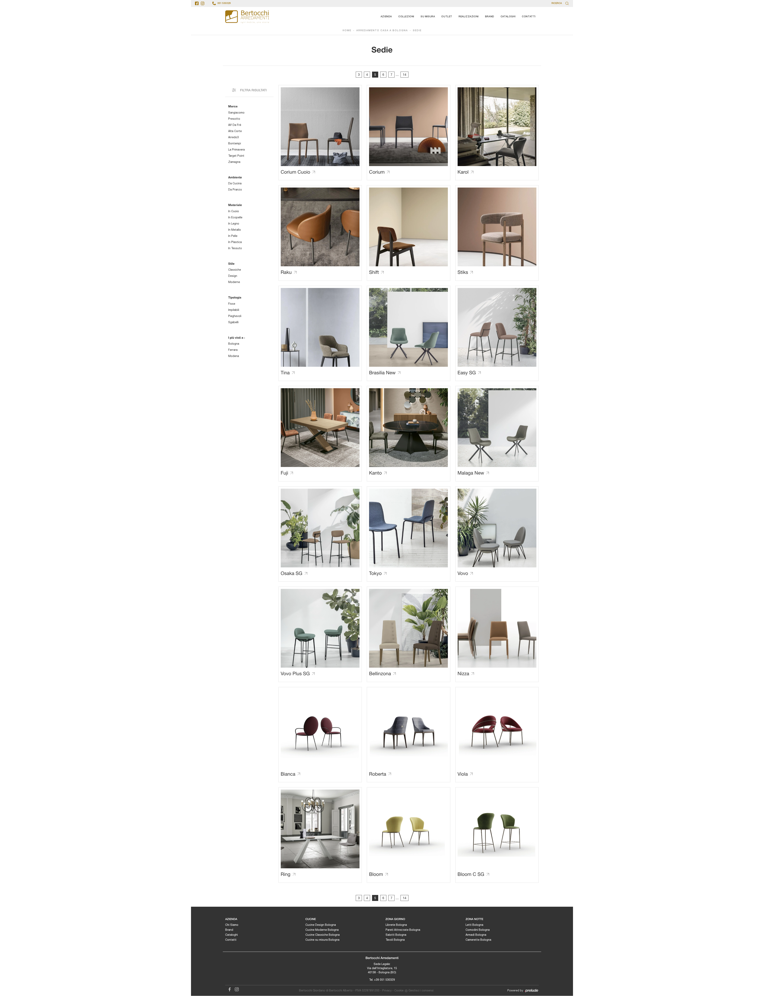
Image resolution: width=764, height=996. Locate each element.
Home (347, 30)
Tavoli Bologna (395, 939)
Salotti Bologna (396, 934)
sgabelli (233, 322)
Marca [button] (233, 106)
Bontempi (234, 143)
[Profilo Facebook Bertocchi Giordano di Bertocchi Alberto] (196, 3)
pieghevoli (234, 316)
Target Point (236, 155)
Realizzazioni (469, 17)
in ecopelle (235, 217)
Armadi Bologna (476, 934)
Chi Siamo (231, 924)
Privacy (387, 990)
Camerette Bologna (478, 939)
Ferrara (233, 349)
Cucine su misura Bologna (322, 939)
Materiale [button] (235, 205)
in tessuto (235, 248)
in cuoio (233, 211)
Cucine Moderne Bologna (322, 929)
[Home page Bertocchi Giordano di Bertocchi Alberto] (247, 16)
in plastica (235, 242)
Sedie (417, 30)
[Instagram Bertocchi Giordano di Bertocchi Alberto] (235, 988)
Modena (233, 356)
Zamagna (234, 161)
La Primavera (236, 149)
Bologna (233, 343)
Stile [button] (231, 263)
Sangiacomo (236, 112)
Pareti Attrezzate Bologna (403, 929)
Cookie (398, 990)
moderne (234, 282)
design (232, 275)
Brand (489, 17)
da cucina (235, 183)
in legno (233, 223)
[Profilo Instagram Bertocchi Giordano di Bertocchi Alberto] (202, 3)
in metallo (234, 229)
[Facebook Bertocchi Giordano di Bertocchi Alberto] (228, 988)
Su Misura (428, 17)
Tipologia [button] (234, 297)
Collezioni (406, 17)
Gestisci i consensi (421, 990)
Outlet (446, 17)
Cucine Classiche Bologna (322, 934)
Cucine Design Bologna (320, 924)
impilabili (233, 309)
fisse (231, 303)
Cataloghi (508, 17)
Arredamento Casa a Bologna (382, 30)
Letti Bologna (474, 924)
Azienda (386, 17)
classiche (234, 269)
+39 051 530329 (384, 979)
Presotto (234, 118)
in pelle (232, 235)
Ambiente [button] (235, 177)
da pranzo (235, 189)
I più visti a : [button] (236, 337)
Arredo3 (233, 137)
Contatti (529, 17)
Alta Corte (235, 131)
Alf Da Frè (234, 124)
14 (404, 74)
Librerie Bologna (396, 924)
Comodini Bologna (478, 929)
